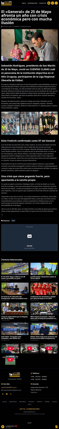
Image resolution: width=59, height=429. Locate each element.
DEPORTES (17, 26)
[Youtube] (6, 393)
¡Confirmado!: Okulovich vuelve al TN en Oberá (43, 277)
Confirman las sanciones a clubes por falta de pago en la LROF (43, 297)
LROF (13, 220)
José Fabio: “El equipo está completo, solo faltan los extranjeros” (11, 338)
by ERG (29, 423)
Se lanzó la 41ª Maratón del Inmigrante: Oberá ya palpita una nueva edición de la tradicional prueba (14, 299)
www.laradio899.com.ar (9, 387)
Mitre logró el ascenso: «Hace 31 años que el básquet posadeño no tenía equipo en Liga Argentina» (43, 318)
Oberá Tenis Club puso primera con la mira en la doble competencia (43, 337)
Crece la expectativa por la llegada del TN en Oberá (14, 317)
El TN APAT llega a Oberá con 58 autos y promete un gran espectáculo (13, 278)
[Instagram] (48, 3)
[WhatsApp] (56, 3)
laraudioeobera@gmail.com (12, 390)
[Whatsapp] (10, 393)
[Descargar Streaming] (56, 426)
